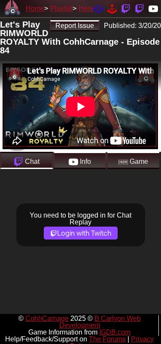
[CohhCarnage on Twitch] (126, 8)
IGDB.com (115, 332)
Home (35, 8)
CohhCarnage (47, 318)
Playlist (61, 8)
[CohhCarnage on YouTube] (153, 8)
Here (86, 8)
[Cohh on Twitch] (139, 8)
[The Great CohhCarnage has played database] (112, 8)
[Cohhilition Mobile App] (98, 8)
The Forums (107, 339)
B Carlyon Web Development (100, 322)
